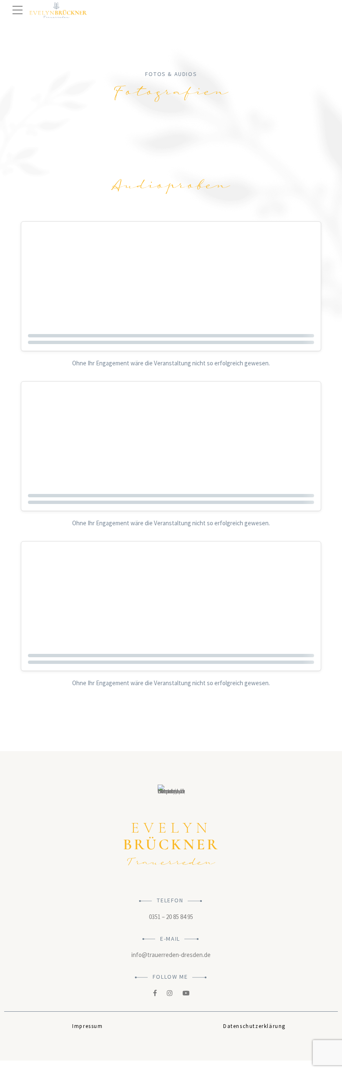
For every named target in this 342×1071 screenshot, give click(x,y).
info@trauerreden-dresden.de (171, 955)
